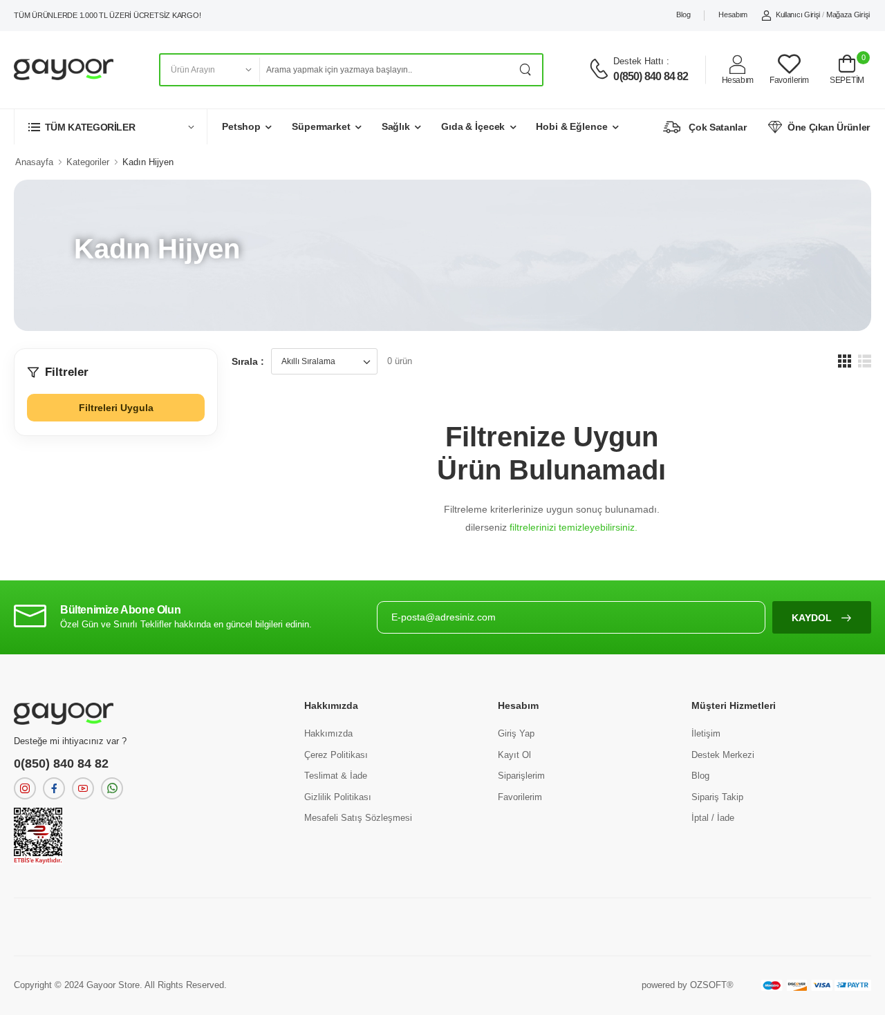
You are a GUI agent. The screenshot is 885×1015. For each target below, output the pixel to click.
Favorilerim (520, 797)
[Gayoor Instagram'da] (25, 788)
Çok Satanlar (717, 127)
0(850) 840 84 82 (650, 76)
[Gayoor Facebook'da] (54, 788)
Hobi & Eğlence (571, 126)
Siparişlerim (521, 775)
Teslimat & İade (335, 775)
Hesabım (732, 14)
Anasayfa (34, 162)
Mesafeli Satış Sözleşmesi (358, 818)
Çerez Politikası (336, 755)
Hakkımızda (328, 733)
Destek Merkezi (722, 755)
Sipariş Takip (717, 797)
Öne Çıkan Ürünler (829, 127)
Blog (683, 14)
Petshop (241, 126)
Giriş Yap (516, 733)
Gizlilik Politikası (337, 797)
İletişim (705, 733)
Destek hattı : (641, 61)
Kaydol (813, 617)
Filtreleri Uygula (116, 407)
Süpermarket (321, 126)
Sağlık (396, 126)
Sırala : (248, 361)
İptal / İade (712, 818)
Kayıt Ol (514, 755)
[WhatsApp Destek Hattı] (112, 788)
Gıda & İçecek (473, 126)
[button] (110, 126)
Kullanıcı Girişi (798, 14)
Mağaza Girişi (848, 14)
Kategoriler (87, 162)
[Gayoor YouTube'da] (83, 788)
